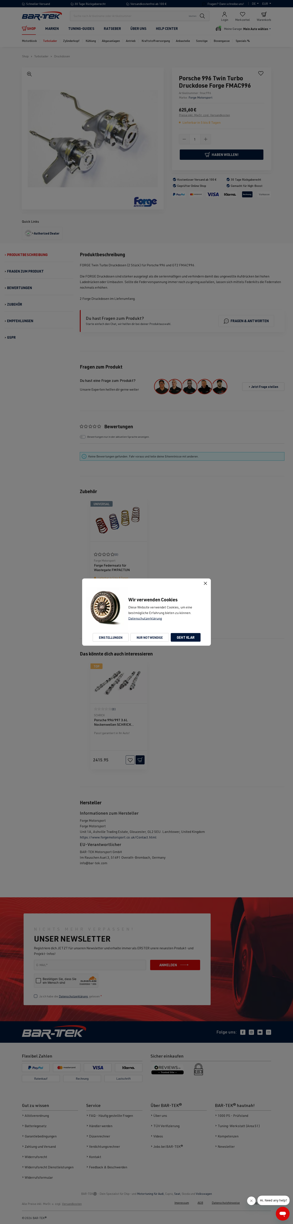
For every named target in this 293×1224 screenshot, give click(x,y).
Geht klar (186, 637)
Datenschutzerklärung (145, 618)
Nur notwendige (150, 637)
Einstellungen (110, 637)
